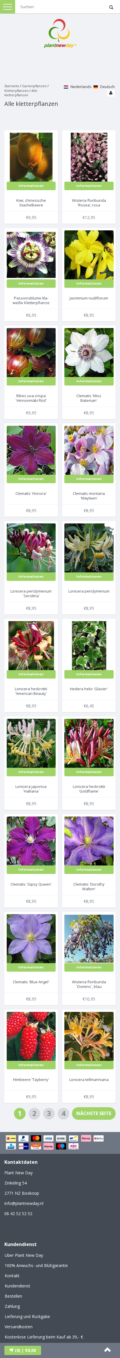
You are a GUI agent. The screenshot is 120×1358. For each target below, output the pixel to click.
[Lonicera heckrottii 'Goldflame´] (89, 743)
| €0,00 (25, 1350)
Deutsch (107, 86)
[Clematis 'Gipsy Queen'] (31, 840)
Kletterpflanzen (16, 90)
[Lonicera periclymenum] (89, 547)
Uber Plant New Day (24, 1255)
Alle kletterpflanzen (20, 92)
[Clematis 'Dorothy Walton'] (89, 840)
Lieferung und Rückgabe (27, 1316)
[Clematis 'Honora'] (31, 450)
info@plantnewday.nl (23, 1203)
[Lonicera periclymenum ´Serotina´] (31, 547)
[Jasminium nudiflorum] (89, 254)
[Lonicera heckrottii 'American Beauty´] (31, 645)
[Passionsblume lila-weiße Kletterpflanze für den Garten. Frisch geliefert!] (31, 254)
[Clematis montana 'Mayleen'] (89, 450)
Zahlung (12, 1306)
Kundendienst (17, 1286)
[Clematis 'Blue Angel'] (31, 938)
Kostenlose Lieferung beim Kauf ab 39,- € (44, 1337)
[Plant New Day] (60, 32)
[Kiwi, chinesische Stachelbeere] (31, 157)
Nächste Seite (93, 1113)
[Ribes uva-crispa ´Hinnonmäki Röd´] (31, 352)
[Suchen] (111, 7)
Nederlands (80, 86)
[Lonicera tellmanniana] (89, 1036)
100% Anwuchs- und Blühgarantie (36, 1265)
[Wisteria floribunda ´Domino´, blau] (89, 938)
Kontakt (12, 1275)
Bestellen (13, 1296)
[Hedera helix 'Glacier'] (89, 645)
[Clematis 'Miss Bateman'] (89, 352)
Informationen (31, 185)
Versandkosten (19, 1326)
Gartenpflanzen (34, 86)
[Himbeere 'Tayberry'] (31, 1036)
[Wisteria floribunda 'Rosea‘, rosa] (89, 157)
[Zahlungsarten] (60, 1143)
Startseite (11, 86)
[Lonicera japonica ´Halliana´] (31, 743)
